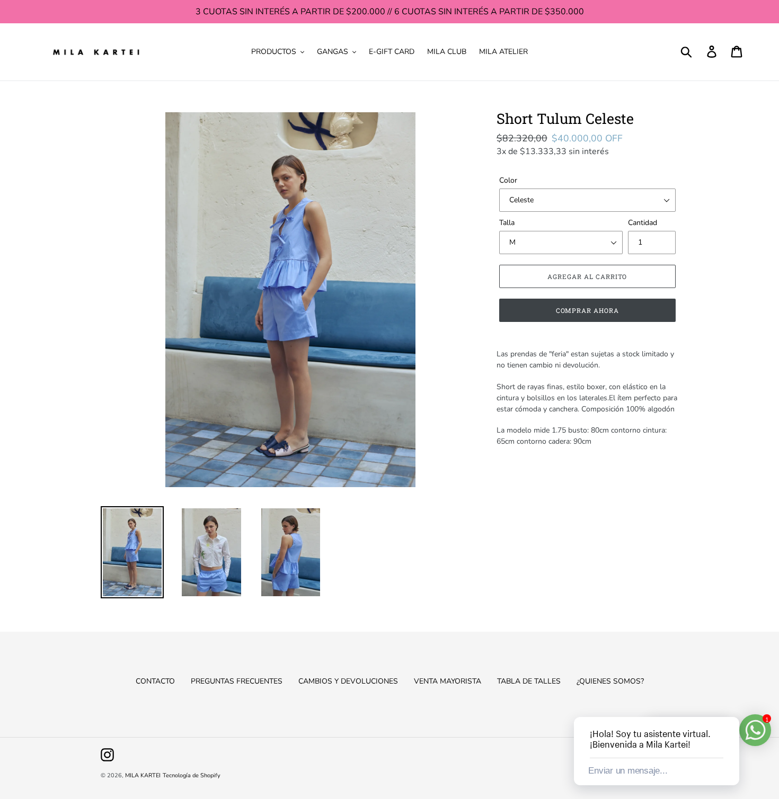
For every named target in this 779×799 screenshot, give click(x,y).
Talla (507, 223)
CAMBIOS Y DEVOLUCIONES (348, 681)
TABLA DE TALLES (529, 681)
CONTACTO (155, 681)
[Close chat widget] (730, 704)
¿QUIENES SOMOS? (610, 681)
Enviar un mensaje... (627, 771)
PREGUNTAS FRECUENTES (236, 681)
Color (508, 180)
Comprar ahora (587, 310)
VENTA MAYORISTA (447, 681)
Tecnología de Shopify (191, 775)
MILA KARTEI (143, 775)
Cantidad (642, 223)
